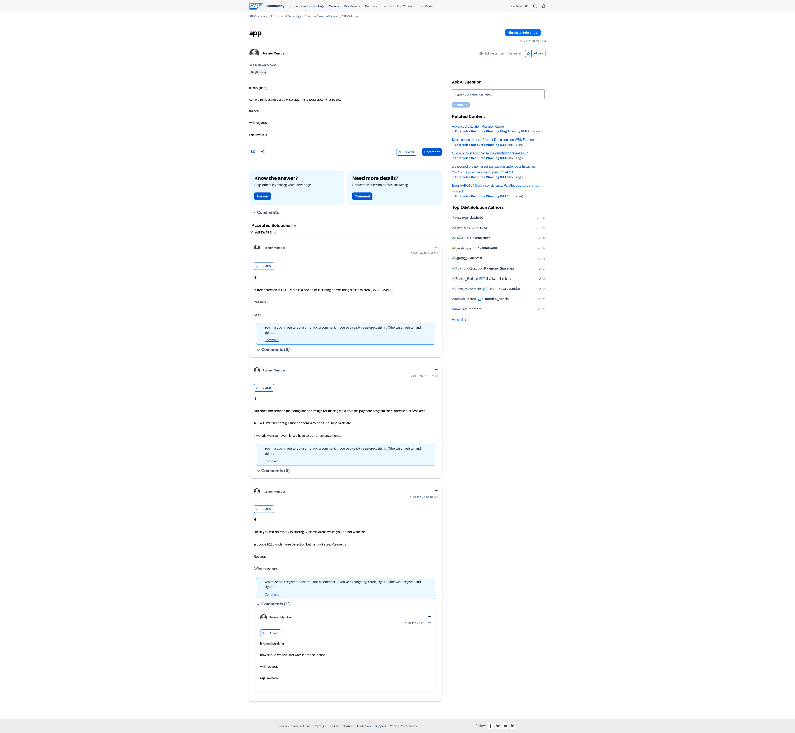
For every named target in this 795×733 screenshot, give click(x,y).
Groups (334, 6)
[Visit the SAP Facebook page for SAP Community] (490, 726)
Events (386, 6)
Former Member (274, 53)
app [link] (358, 16)
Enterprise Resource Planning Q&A (480, 144)
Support (380, 726)
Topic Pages (425, 6)
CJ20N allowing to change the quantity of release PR (490, 153)
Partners (371, 6)
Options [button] (543, 33)
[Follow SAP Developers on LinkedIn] (512, 726)
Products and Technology (307, 6)
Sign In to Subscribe (522, 32)
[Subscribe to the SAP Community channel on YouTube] (505, 726)
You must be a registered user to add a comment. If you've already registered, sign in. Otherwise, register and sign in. (343, 330)
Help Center (404, 6)
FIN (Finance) (258, 72)
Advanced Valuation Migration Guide (478, 126)
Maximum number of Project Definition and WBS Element (493, 140)
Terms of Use (301, 726)
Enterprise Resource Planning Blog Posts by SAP (491, 131)
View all (457, 320)
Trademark (364, 726)
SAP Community (258, 16)
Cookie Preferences (403, 726)
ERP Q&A (347, 16)
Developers (352, 6)
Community (274, 6)
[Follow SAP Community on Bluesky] (498, 726)
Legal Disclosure (341, 726)
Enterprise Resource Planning (321, 16)
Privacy (284, 726)
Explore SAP (519, 6)
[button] (528, 53)
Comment (432, 152)
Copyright (320, 726)
